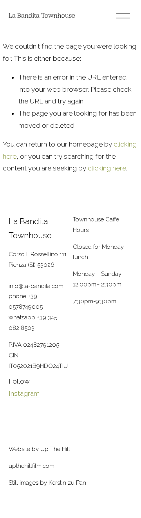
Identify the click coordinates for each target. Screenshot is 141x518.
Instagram (24, 393)
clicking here (107, 168)
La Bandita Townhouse (42, 15)
